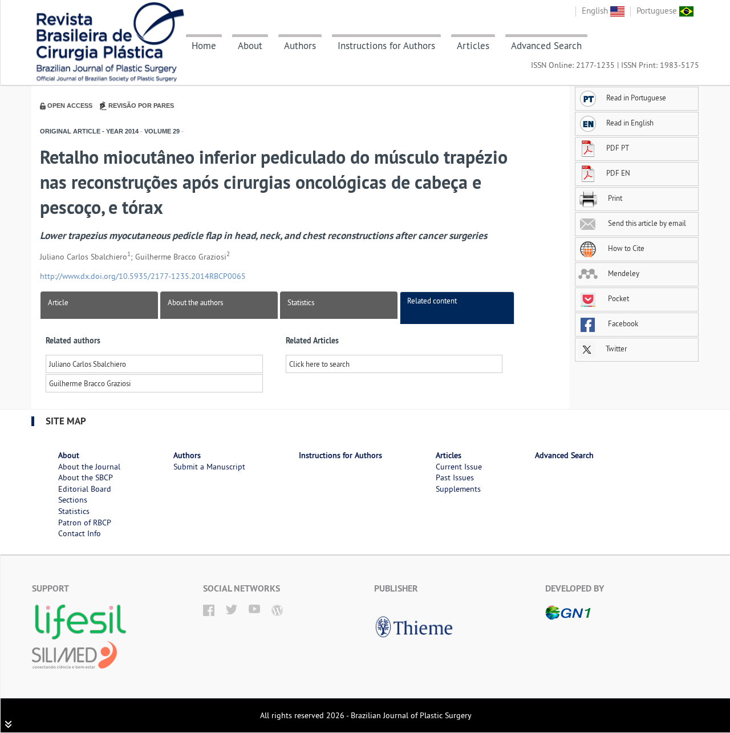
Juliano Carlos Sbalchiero (87, 363)
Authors (300, 45)
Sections (72, 500)
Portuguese (657, 10)
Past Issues (455, 477)
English (596, 10)
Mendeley (622, 273)
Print (614, 198)
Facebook (622, 323)
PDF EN (618, 172)
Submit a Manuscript (209, 466)
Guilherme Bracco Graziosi (90, 383)
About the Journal (89, 466)
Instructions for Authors (386, 45)
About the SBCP (85, 477)
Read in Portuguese (636, 97)
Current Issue (459, 466)
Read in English (630, 122)
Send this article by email (646, 223)
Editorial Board (84, 489)
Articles (473, 45)
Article (58, 302)
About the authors (195, 302)
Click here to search (319, 363)
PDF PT (617, 147)
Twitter (615, 348)
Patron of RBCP (84, 522)
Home (204, 45)
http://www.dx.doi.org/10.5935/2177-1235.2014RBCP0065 (143, 276)
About (250, 45)
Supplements (458, 489)
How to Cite (625, 248)
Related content (432, 300)
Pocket (617, 298)
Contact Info (79, 533)
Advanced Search (546, 45)
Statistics (300, 302)
